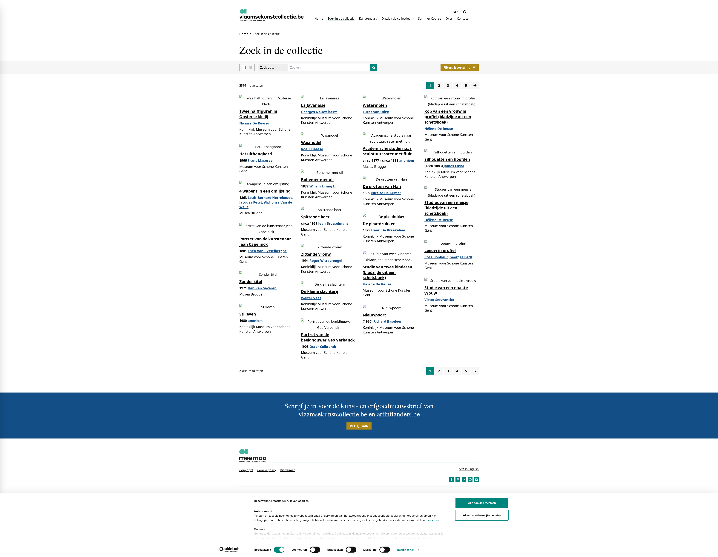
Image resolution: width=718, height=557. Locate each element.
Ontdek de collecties (396, 18)
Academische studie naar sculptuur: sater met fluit (387, 151)
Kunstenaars (368, 18)
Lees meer (433, 520)
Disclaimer (287, 470)
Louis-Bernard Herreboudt (270, 197)
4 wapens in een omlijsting (265, 191)
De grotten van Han (382, 186)
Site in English (469, 469)
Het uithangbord (255, 153)
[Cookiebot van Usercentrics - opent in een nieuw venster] (229, 550)
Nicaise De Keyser (254, 123)
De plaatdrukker (379, 223)
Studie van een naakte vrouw (446, 290)
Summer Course (429, 18)
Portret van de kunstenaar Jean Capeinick (265, 241)
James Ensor (454, 166)
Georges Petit (460, 257)
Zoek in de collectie (341, 18)
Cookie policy (266, 470)
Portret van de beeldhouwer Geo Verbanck (328, 337)
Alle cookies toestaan (482, 502)
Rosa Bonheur (436, 257)
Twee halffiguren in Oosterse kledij (258, 114)
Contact (462, 18)
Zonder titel (250, 281)
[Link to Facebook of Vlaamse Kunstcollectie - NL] (451, 479)
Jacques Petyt (250, 202)
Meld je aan (359, 426)
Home (318, 18)
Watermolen (375, 105)
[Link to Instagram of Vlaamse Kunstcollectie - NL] (457, 479)
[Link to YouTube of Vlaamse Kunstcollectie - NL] (476, 479)
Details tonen (405, 549)
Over (449, 18)
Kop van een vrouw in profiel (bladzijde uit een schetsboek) (447, 117)
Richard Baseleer (387, 321)
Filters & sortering (457, 67)
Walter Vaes (311, 298)
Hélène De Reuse (438, 128)
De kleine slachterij (319, 291)
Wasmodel (311, 142)
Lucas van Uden (376, 112)
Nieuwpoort (374, 315)
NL (455, 12)
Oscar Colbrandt (322, 346)
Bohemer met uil (317, 179)
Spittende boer (315, 216)
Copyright (246, 470)
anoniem (406, 160)
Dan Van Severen (262, 288)
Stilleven (247, 314)
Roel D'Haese (312, 149)
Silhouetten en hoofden (447, 159)
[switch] (315, 550)
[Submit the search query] (373, 67)
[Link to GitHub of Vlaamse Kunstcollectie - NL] (470, 479)
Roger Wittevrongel (325, 260)
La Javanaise (313, 105)
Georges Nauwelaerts (319, 112)
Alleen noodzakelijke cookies (482, 515)
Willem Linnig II (322, 186)
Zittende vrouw (316, 254)
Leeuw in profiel (440, 250)
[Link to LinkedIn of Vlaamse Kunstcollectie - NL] (464, 479)
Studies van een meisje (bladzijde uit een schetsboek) (446, 208)
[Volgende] (475, 85)
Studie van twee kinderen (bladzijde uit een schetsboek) (387, 272)
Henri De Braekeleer (388, 230)
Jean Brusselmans (333, 223)
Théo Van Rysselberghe (267, 251)
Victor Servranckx (439, 299)
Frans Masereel (261, 160)
